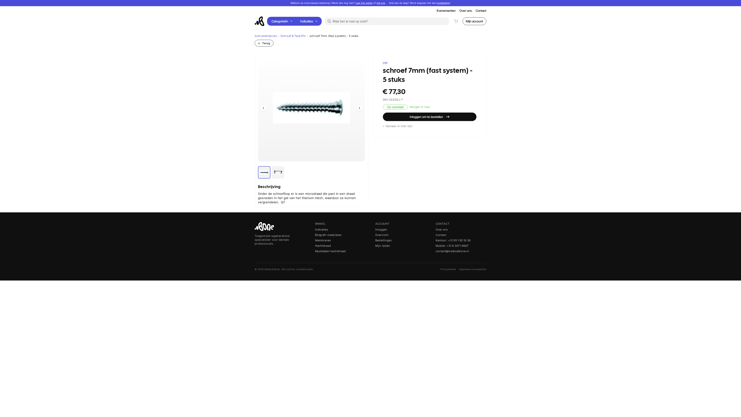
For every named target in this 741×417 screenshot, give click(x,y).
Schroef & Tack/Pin (293, 35)
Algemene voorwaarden (472, 269)
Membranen (323, 240)
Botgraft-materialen (328, 234)
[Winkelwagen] (456, 21)
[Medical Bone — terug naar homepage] (259, 21)
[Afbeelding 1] (264, 172)
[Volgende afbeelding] (359, 108)
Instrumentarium (266, 35)
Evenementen (446, 11)
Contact (481, 11)
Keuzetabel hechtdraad (330, 251)
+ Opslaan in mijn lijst (398, 126)
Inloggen (381, 229)
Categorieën (280, 21)
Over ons (465, 11)
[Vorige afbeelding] (263, 108)
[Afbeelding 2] (278, 172)
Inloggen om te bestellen (426, 117)
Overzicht (381, 234)
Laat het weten (364, 3)
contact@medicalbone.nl (452, 251)
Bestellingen (383, 240)
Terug (264, 43)
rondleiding (443, 3)
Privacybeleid (448, 269)
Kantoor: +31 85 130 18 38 (453, 240)
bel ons (381, 3)
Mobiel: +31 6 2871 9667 (452, 245)
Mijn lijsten (382, 245)
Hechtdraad (323, 245)
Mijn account (474, 21)
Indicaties (306, 21)
